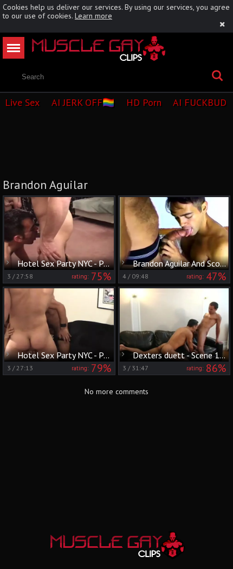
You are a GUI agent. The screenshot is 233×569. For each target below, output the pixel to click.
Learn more (93, 16)
